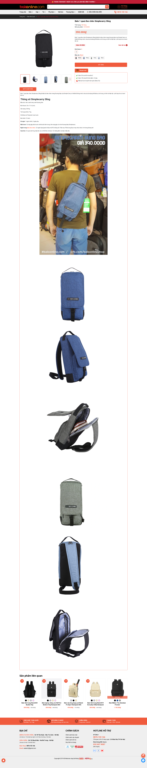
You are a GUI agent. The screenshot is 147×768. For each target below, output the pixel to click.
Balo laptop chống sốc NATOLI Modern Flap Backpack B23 (51, 704)
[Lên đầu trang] (143, 751)
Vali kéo (60, 12)
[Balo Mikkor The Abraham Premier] (117, 688)
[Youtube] (102, 750)
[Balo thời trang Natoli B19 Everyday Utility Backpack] (95, 688)
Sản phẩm (124, 8)
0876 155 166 (99, 737)
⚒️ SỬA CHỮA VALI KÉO (94, 12)
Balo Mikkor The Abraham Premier (117, 704)
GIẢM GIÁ (81, 12)
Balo (30, 12)
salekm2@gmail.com (30, 748)
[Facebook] (98, 750)
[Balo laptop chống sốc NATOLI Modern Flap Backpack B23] (52, 688)
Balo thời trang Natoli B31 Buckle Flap (30, 704)
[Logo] (32, 6)
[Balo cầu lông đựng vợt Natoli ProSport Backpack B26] (73, 688)
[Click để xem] (45, 46)
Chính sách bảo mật (71, 735)
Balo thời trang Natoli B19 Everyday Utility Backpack (95, 704)
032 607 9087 (99, 744)
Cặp (37, 12)
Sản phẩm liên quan (30, 675)
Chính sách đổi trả (71, 740)
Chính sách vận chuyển (72, 737)
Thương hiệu (70, 12)
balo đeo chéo (31, 127)
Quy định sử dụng (71, 742)
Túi (43, 12)
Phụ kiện (51, 12)
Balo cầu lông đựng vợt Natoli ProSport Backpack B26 (73, 704)
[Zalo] (94, 750)
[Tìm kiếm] (107, 6)
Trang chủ (22, 12)
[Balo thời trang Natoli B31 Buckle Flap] (30, 688)
